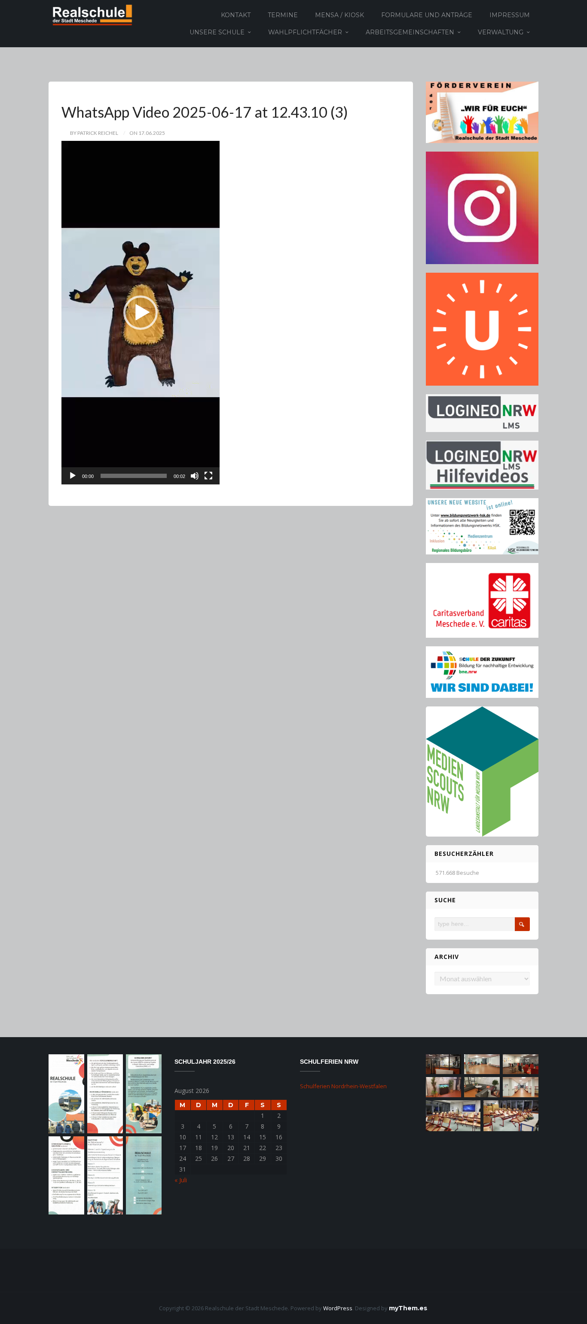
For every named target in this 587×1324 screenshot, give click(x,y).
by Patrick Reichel (94, 133)
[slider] (134, 476)
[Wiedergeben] (72, 476)
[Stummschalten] (194, 476)
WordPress (337, 1308)
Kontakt (236, 15)
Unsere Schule (217, 32)
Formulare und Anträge (426, 15)
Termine (283, 15)
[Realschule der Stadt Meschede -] (91, 14)
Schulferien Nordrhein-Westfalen (343, 1086)
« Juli (180, 1180)
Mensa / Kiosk (339, 15)
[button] (140, 312)
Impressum (509, 15)
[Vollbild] (208, 476)
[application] (140, 312)
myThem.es (408, 1308)
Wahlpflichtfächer (305, 32)
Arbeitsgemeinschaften (410, 32)
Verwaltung (500, 32)
